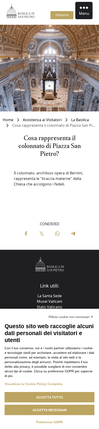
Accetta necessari (49, 410)
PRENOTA (62, 15)
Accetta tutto (49, 397)
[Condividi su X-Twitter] (41, 233)
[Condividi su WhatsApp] (57, 233)
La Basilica (80, 119)
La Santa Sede (50, 295)
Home (8, 119)
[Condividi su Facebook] (26, 233)
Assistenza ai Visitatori (42, 119)
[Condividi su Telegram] (73, 233)
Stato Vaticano (49, 306)
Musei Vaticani (49, 301)
